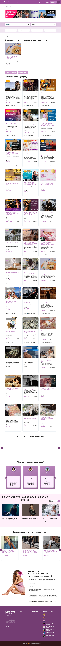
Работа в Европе (35, 613)
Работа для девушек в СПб (22, 72)
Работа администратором (36, 615)
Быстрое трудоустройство (52, 501)
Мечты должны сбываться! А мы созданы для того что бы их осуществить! (50, 635)
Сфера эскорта (48, 621)
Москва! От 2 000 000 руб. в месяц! (50, 613)
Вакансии (12, 6)
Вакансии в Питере (22, 618)
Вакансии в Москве (22, 616)
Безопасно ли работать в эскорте (30, 519)
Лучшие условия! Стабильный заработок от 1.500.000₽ (50, 629)
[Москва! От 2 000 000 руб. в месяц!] (44, 614)
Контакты (7, 626)
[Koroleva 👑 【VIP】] (5, 3)
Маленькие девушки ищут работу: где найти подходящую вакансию (49, 520)
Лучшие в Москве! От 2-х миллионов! (50, 620)
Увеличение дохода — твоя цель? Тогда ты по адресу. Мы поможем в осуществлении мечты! (50, 623)
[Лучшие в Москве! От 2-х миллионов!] (44, 621)
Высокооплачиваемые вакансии (23, 614)
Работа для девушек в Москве (11, 72)
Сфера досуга (48, 630)
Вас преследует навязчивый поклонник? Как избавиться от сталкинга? (10, 520)
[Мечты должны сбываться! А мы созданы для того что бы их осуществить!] (44, 636)
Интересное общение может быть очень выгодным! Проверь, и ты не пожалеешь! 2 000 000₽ (50, 632)
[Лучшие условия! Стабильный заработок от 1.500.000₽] (44, 630)
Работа (7, 6)
